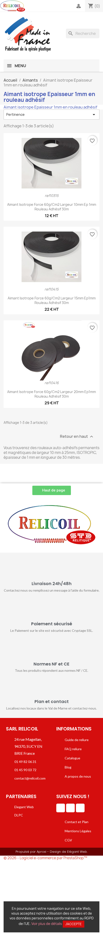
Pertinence (51, 114)
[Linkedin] (60, 808)
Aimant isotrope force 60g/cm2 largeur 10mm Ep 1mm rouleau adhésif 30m (51, 207)
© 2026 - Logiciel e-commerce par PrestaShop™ (45, 857)
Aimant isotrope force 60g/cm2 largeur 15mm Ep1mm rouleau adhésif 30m (52, 300)
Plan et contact (51, 701)
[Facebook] (70, 808)
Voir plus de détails (46, 923)
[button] (51, 490)
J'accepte (73, 924)
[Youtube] (80, 808)
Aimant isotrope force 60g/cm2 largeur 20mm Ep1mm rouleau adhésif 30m (51, 394)
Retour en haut (77, 437)
